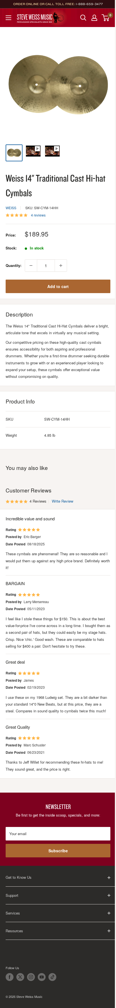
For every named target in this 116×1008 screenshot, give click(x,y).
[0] (105, 17)
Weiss (11, 207)
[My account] (94, 18)
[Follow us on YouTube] (42, 977)
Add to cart (58, 286)
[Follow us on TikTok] (52, 977)
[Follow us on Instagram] (31, 977)
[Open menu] (8, 17)
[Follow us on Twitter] (20, 977)
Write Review (62, 501)
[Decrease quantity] (31, 265)
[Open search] (83, 18)
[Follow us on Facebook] (10, 977)
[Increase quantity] (61, 265)
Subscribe (58, 850)
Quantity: (13, 265)
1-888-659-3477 (89, 4)
